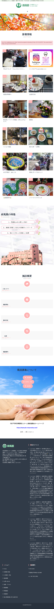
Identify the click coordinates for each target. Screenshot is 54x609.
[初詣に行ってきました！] (41, 161)
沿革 (5, 336)
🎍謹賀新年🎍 (7, 198)
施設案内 (5, 352)
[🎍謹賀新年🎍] (15, 186)
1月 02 (30, 154)
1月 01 (4, 179)
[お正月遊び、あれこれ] (15, 161)
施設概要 (6, 578)
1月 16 (4, 76)
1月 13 (30, 76)
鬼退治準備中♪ (7, 94)
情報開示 (6, 593)
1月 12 (4, 101)
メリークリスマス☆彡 (35, 198)
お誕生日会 (32, 94)
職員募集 (6, 587)
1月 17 (30, 50)
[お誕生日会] (41, 83)
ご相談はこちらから (27, 411)
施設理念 (5, 304)
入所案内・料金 (7, 575)
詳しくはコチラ (5, 290)
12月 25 (30, 179)
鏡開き (31, 120)
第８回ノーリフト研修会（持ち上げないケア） (14, 120)
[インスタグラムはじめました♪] (41, 58)
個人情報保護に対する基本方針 (11, 597)
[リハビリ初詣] (15, 136)
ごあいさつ (6, 289)
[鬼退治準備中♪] (15, 83)
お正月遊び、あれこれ (9, 172)
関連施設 (6, 590)
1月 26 (4, 50)
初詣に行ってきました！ (36, 172)
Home (5, 568)
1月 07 (30, 128)
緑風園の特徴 (7, 571)
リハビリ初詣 (7, 147)
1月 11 (30, 101)
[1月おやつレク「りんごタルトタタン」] (15, 58)
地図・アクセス (7, 584)
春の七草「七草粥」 (35, 147)
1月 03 (4, 154)
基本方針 (5, 320)
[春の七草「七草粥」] (41, 136)
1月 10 (4, 128)
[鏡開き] (41, 109)
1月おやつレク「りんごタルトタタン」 (14, 69)
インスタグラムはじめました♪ (37, 69)
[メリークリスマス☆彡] (41, 186)
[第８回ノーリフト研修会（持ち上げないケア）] (15, 109)
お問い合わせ (7, 581)
